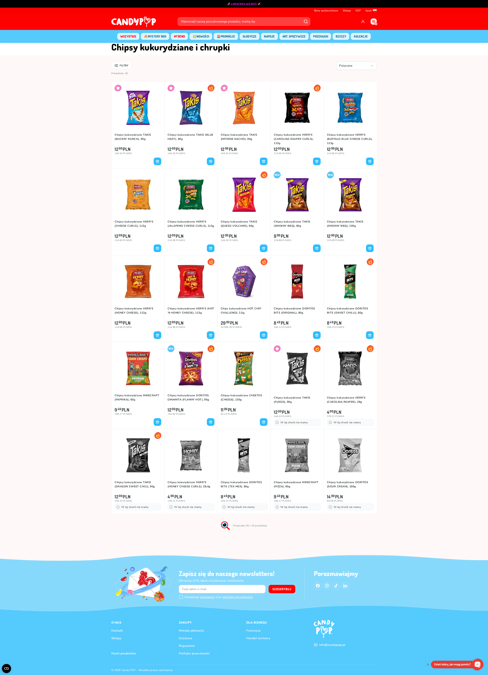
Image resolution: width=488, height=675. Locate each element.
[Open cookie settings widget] (6, 668)
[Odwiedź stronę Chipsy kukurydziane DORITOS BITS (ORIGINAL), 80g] (297, 281)
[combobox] (356, 66)
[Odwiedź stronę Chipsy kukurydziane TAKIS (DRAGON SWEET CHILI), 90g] (138, 455)
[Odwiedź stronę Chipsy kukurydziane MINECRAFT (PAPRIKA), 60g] (138, 368)
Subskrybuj (281, 589)
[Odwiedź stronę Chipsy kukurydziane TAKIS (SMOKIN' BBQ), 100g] (350, 195)
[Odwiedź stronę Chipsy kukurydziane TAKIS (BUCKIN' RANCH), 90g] (138, 108)
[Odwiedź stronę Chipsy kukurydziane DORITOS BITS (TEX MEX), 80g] (244, 455)
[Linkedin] (345, 585)
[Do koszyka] (157, 161)
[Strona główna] (134, 23)
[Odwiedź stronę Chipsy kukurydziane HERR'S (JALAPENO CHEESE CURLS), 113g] (191, 195)
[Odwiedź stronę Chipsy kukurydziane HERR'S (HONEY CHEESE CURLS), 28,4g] (191, 455)
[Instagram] (327, 585)
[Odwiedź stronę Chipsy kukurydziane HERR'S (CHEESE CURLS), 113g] (138, 195)
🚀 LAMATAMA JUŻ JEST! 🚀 (244, 3)
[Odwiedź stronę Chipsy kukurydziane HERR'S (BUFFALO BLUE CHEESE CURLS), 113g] (350, 108)
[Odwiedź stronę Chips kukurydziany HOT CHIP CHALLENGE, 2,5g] (244, 281)
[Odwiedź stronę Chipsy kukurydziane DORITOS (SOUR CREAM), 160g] (350, 455)
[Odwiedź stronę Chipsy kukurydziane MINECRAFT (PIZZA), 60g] (297, 455)
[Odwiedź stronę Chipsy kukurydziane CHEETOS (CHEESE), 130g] (244, 368)
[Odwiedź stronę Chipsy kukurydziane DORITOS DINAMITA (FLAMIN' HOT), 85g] (191, 368)
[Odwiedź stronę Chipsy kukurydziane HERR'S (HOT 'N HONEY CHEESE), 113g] (191, 281)
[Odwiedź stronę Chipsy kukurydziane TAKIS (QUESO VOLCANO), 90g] (244, 195)
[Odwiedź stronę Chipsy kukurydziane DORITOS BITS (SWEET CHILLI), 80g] (350, 281)
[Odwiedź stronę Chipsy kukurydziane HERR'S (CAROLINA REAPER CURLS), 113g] (297, 108)
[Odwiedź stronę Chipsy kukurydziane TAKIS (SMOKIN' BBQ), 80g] (297, 195)
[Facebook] (318, 585)
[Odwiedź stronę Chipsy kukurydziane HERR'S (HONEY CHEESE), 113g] (138, 281)
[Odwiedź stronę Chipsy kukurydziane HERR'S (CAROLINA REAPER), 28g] (350, 368)
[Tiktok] (336, 585)
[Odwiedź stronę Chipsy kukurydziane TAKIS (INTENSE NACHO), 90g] (244, 108)
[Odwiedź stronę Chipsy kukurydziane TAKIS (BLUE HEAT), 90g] (191, 108)
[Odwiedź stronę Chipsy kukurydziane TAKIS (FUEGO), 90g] (297, 368)
